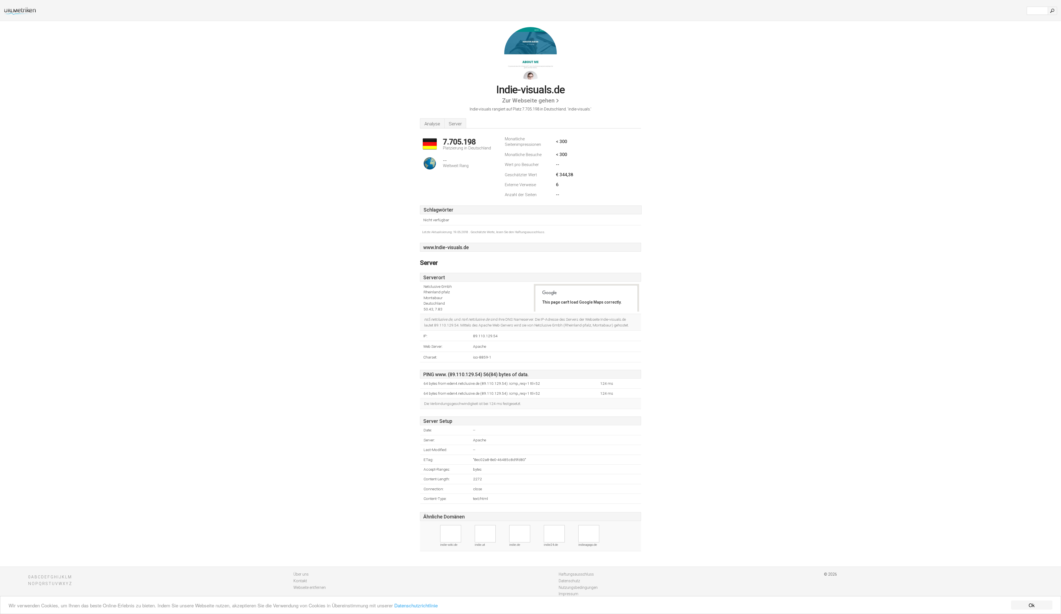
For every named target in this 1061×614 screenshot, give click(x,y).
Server (455, 124)
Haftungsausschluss (576, 574)
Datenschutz (569, 581)
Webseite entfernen (309, 587)
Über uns (301, 574)
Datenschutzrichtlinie (416, 605)
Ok (1032, 605)
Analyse (432, 124)
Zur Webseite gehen (528, 100)
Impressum (568, 594)
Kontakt (300, 581)
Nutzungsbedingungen (578, 587)
